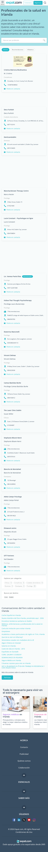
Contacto (24, 747)
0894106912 (11, 398)
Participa (7, 677)
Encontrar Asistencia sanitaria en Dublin (17, 621)
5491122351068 (12, 288)
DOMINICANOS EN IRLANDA (12, 657)
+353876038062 (12, 85)
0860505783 (11, 319)
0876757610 (11, 456)
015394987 (10, 425)
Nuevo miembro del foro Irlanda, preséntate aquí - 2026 (23, 618)
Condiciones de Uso (24, 832)
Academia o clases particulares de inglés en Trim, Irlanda (23, 634)
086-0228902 (11, 484)
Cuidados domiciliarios (11, 117)
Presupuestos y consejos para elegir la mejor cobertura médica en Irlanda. (15, 722)
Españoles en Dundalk (10, 652)
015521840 (10, 206)
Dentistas (7, 141)
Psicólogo (7, 198)
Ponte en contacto (13, 89)
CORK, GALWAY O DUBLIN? (12, 654)
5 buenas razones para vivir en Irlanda (16, 663)
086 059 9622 (11, 515)
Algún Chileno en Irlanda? (11, 643)
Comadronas (8, 77)
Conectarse (28, 3)
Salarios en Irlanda (9, 646)
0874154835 (11, 148)
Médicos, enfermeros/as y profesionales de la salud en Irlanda (22, 624)
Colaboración (24, 767)
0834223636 (11, 370)
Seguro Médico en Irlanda (11, 660)
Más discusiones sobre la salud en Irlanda (17, 672)
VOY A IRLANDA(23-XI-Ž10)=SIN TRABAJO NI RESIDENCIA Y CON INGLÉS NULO (23, 667)
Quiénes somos (24, 761)
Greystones (6, 631)
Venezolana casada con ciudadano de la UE (18, 640)
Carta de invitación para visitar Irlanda (16, 628)
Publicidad (24, 754)
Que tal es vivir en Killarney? (12, 637)
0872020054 (11, 543)
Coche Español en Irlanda (11, 615)
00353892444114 (12, 343)
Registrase (38, 3)
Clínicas (6, 418)
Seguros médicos (11, 714)
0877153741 (11, 124)
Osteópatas (7, 476)
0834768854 (11, 233)
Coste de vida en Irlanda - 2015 (13, 649)
